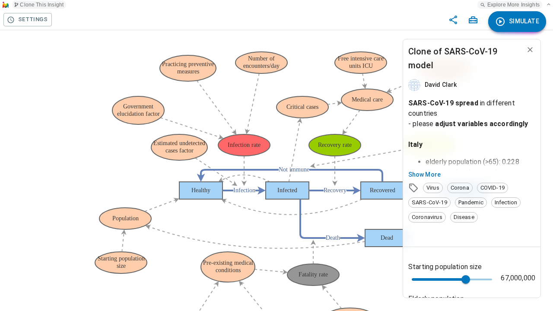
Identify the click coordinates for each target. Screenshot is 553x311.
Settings (33, 19)
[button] (433, 188)
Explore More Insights (513, 5)
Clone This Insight (42, 5)
